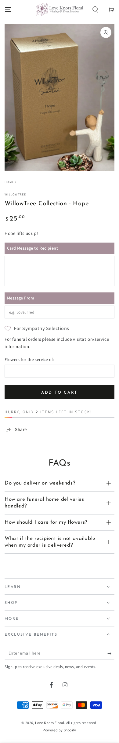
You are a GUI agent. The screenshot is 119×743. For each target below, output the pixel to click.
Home (9, 182)
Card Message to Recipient (32, 248)
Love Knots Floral (49, 722)
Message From (20, 298)
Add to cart (59, 393)
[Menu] (8, 9)
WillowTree (15, 194)
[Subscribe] (110, 653)
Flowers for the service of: (29, 359)
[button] (95, 9)
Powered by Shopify (59, 730)
